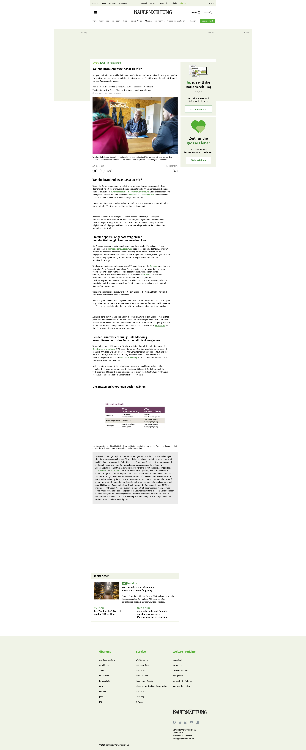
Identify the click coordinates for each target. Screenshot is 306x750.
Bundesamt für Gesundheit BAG (141, 195)
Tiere (125, 21)
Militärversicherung (128, 357)
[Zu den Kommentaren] (175, 171)
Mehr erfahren (198, 160)
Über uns (105, 651)
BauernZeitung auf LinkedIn (197, 722)
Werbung (112, 3)
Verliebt (174, 3)
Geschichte (104, 665)
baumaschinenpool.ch (182, 670)
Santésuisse (160, 325)
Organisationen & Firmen (177, 21)
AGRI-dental (116, 471)
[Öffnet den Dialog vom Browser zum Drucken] (109, 171)
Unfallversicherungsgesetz (104, 349)
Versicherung (145, 90)
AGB (101, 686)
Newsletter (122, 3)
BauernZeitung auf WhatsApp (185, 722)
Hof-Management (131, 90)
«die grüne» (184, 3)
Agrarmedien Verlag (181, 686)
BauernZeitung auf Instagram (180, 722)
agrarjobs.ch (178, 676)
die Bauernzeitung (107, 660)
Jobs (101, 697)
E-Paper (95, 3)
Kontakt (102, 691)
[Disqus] (135, 540)
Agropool (154, 3)
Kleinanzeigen (142, 676)
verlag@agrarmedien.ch (183, 739)
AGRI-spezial (101, 471)
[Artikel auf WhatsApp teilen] (102, 171)
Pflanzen (148, 21)
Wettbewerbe (142, 660)
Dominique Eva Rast (105, 90)
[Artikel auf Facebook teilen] (95, 171)
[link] (149, 589)
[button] (95, 12)
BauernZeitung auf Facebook (174, 722)
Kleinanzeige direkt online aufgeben (151, 686)
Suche (206, 12)
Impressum (104, 676)
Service (141, 651)
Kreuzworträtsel (143, 665)
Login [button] (211, 3)
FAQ (100, 702)
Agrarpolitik (104, 21)
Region (193, 21)
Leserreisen (141, 670)
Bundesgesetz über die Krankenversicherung (130, 192)
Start (94, 21)
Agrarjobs (164, 3)
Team (103, 3)
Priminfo (146, 275)
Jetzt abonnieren (198, 109)
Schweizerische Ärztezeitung (120, 249)
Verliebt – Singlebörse (182, 681)
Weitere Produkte (184, 651)
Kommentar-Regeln (144, 681)
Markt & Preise (136, 21)
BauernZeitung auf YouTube (191, 722)
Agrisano (153, 266)
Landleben (116, 21)
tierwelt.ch (177, 660)
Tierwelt (144, 3)
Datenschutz (104, 681)
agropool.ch (178, 665)
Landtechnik (159, 21)
